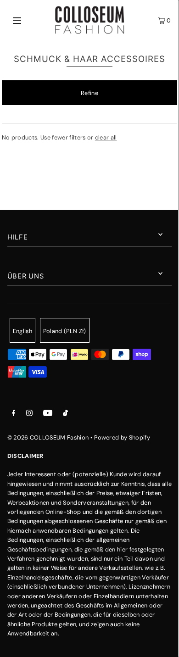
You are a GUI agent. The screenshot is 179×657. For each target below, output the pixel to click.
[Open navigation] (28, 20)
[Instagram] (29, 414)
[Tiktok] (65, 414)
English (22, 331)
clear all (106, 137)
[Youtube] (47, 414)
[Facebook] (14, 414)
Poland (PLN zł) (64, 331)
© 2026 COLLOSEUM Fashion (48, 437)
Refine (89, 93)
